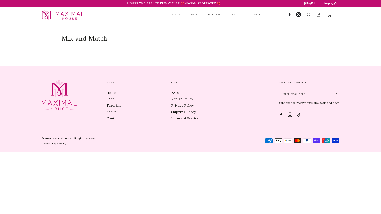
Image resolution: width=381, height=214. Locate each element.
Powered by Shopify (54, 143)
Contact (113, 118)
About (111, 112)
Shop (110, 99)
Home (111, 93)
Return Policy (182, 99)
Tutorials (114, 105)
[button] (308, 15)
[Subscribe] (337, 93)
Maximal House (61, 138)
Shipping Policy (183, 112)
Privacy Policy (182, 105)
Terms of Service (185, 118)
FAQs (175, 93)
